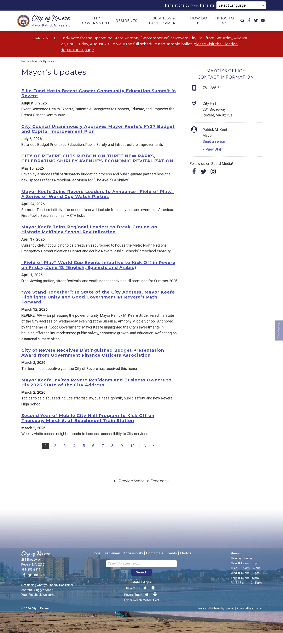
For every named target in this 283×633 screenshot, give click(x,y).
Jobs (96, 553)
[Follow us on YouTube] (36, 575)
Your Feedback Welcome (38, 595)
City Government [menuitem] (96, 20)
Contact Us (154, 553)
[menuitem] (242, 21)
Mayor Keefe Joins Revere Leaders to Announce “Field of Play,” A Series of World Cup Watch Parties (97, 194)
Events (172, 553)
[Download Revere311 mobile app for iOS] (145, 588)
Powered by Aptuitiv (249, 608)
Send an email (214, 141)
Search (141, 572)
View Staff (214, 149)
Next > (149, 446)
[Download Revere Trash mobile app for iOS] (147, 594)
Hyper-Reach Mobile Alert (141, 600)
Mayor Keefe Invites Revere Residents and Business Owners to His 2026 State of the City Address (96, 382)
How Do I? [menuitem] (198, 20)
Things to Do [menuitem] (223, 20)
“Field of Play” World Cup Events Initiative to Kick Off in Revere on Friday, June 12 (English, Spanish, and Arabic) (98, 265)
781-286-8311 (30, 569)
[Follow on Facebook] (194, 173)
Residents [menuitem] (126, 21)
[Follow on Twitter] (203, 173)
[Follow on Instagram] (213, 173)
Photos (185, 553)
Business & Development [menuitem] (163, 20)
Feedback (279, 330)
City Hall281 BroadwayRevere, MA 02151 (217, 109)
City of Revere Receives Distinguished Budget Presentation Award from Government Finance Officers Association (92, 353)
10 (132, 446)
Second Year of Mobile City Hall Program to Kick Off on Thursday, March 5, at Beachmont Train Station (87, 418)
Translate (207, 5)
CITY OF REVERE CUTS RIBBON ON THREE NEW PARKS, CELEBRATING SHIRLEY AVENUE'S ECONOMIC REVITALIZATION (97, 158)
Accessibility (133, 553)
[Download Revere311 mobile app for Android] (153, 588)
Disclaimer (112, 553)
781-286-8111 (214, 88)
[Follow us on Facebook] (24, 575)
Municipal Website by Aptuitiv (216, 608)
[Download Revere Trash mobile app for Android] (155, 594)
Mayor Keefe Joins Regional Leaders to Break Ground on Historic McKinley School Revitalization (89, 229)
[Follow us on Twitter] (30, 575)
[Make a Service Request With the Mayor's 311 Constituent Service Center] (43, 575)
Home (25, 61)
